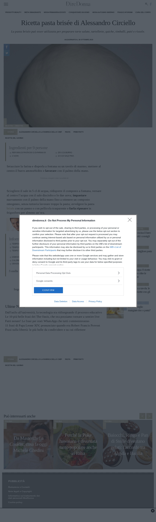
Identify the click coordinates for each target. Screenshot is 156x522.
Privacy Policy (95, 301)
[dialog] (78, 261)
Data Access (78, 301)
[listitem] (78, 273)
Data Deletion (60, 301)
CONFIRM (48, 290)
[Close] (131, 221)
